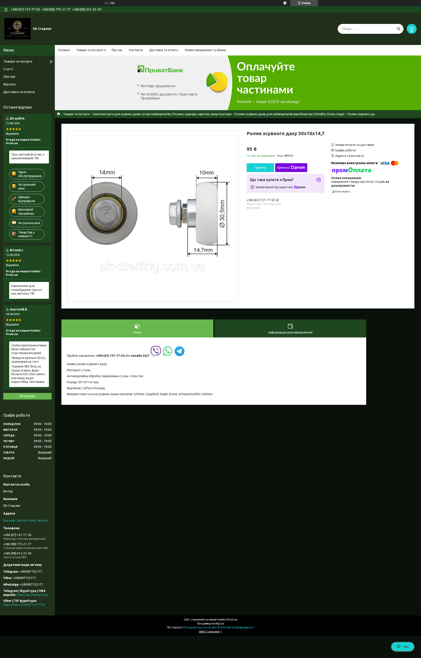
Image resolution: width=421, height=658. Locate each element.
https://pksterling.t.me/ (32, 595)
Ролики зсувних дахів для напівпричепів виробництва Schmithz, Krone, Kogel (289, 114)
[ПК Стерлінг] (17, 28)
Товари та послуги (89, 50)
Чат (406, 646)
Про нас (117, 50)
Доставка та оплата (163, 50)
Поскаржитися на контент (201, 627)
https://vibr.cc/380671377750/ (24, 604)
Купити (260, 167)
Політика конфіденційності (236, 627)
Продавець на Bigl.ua (210, 623)
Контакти (136, 50)
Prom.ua (232, 619)
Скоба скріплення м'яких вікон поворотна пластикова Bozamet (28, 349)
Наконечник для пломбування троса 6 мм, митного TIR (26, 289)
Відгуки (9, 84)
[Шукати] (398, 29)
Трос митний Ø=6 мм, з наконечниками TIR (27, 156)
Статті (8, 69)
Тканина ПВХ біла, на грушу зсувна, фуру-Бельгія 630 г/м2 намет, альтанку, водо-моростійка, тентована (28, 374)
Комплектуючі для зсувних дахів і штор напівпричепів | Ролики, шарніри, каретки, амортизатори (162, 114)
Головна (64, 50)
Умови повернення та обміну (205, 50)
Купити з (283, 167)
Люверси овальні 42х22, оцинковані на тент (28, 360)
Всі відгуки (27, 396)
